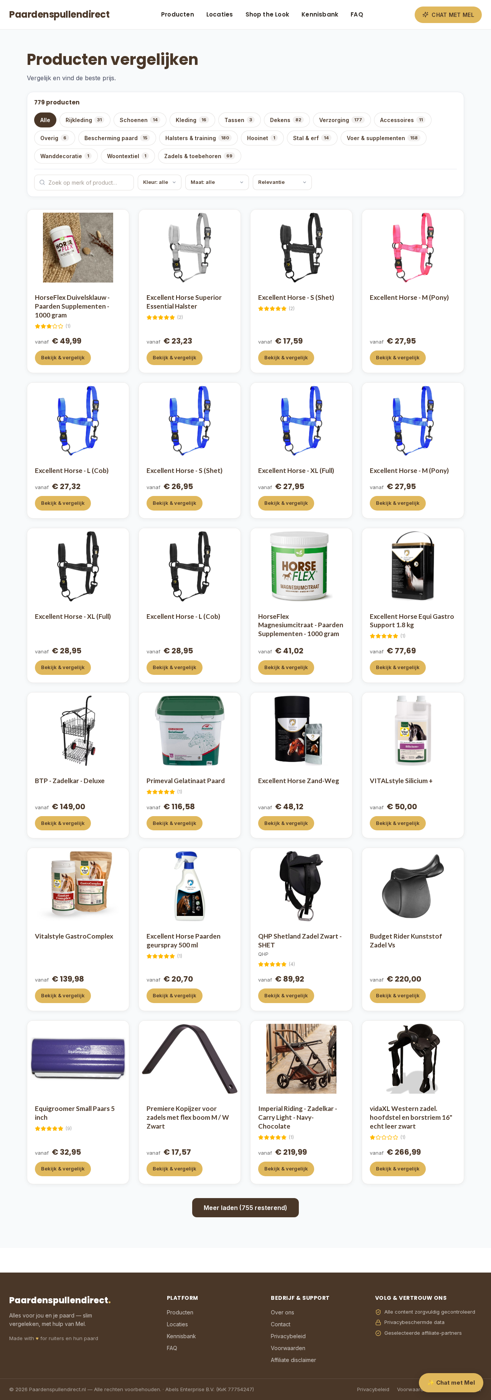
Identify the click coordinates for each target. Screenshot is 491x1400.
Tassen (238, 120)
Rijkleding (84, 120)
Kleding (191, 120)
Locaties (219, 14)
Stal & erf (311, 138)
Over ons (282, 1312)
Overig (53, 138)
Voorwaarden (288, 1348)
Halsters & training (197, 138)
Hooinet (261, 138)
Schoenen (139, 120)
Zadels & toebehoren (198, 156)
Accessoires (401, 120)
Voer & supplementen (382, 138)
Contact (280, 1324)
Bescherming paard (115, 138)
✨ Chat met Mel (451, 1382)
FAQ (357, 14)
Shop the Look (268, 14)
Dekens (285, 120)
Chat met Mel (453, 15)
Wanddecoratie (64, 156)
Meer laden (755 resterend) (245, 1208)
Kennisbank (320, 14)
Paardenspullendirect (59, 14)
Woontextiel (126, 156)
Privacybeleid (288, 1336)
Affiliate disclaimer (293, 1360)
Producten (177, 14)
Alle (45, 120)
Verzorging (340, 120)
